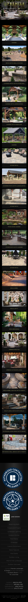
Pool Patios (14, 539)
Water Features (14, 550)
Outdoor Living (14, 557)
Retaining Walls (14, 524)
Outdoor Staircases (14, 564)
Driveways (14, 542)
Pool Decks (14, 553)
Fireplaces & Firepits (14, 528)
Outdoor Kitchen (14, 535)
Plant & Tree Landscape (14, 561)
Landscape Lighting (14, 531)
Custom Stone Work (14, 546)
